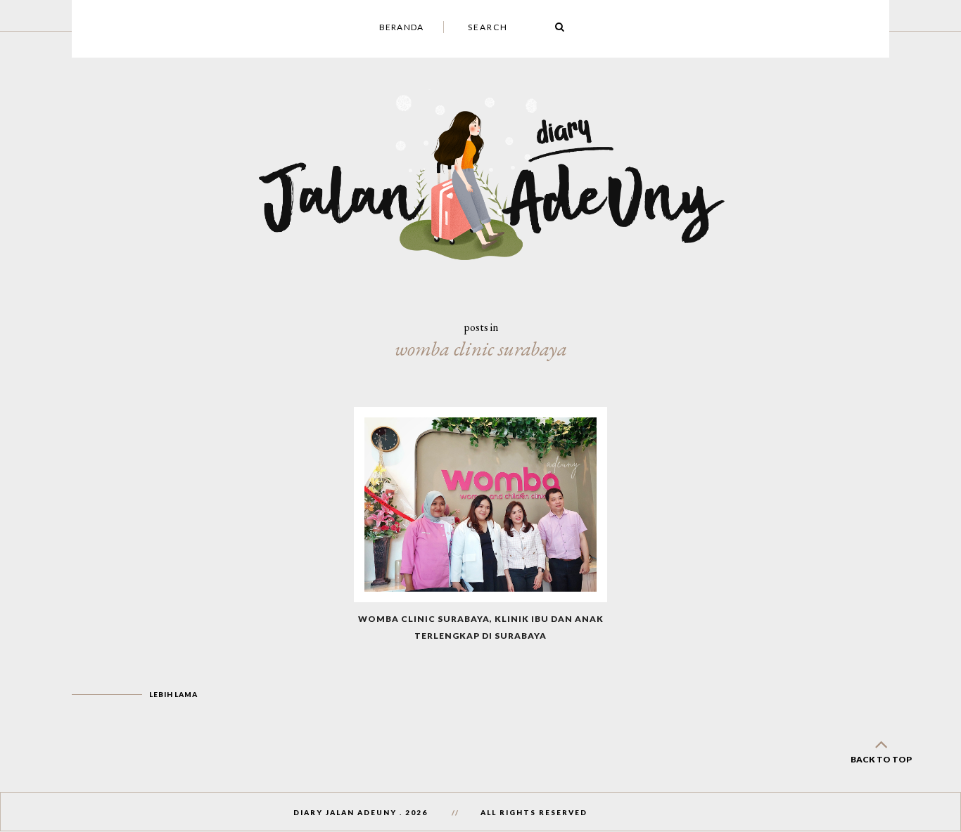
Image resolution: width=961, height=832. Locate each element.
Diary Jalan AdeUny (345, 812)
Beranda (401, 27)
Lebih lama (173, 694)
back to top (881, 759)
